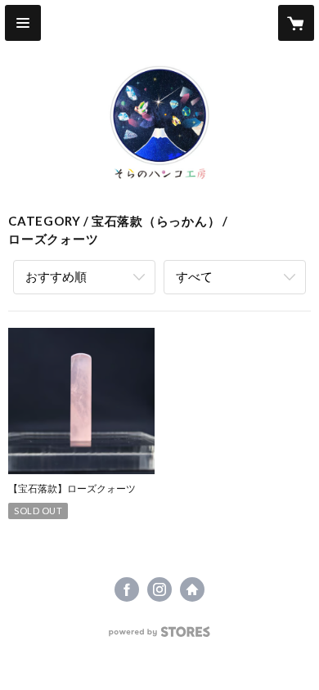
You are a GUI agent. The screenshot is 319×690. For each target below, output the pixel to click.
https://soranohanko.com (192, 589)
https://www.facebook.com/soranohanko (127, 589)
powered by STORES (160, 636)
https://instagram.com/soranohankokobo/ (159, 589)
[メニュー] (23, 23)
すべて (194, 276)
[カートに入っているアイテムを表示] (296, 23)
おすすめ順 (56, 276)
